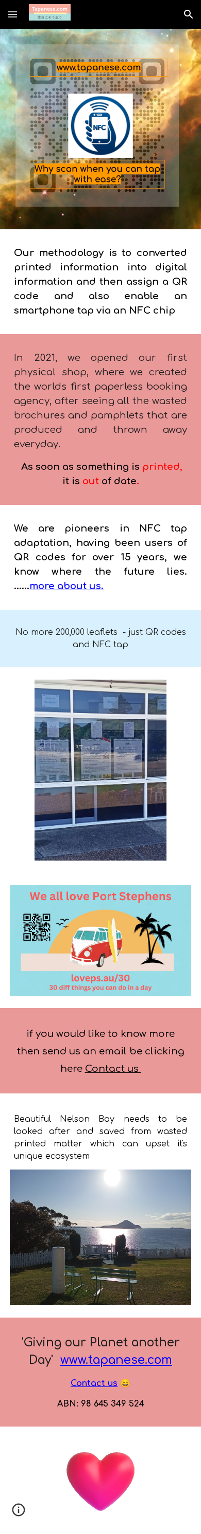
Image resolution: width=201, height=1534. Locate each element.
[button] (12, 14)
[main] (100, 282)
